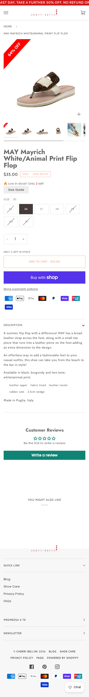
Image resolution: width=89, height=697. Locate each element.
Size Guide (16, 190)
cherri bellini (27, 651)
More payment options (21, 289)
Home (8, 26)
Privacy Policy (14, 594)
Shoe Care (12, 586)
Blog (7, 579)
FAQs (7, 601)
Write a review (44, 455)
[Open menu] (10, 12)
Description (13, 325)
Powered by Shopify (63, 657)
